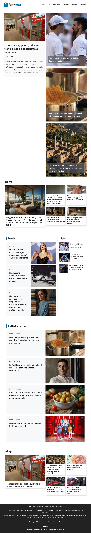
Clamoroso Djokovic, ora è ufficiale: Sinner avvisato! (64, 59)
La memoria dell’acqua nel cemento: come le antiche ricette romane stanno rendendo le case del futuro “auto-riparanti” (55, 199)
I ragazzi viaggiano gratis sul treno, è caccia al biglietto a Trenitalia (21, 49)
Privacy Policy (49, 506)
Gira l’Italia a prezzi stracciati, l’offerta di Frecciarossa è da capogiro (74, 490)
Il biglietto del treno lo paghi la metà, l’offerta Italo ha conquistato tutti (55, 489)
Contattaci (59, 522)
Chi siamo (32, 506)
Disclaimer (58, 506)
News (43, 5)
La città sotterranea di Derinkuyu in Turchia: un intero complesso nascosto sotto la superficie (65, 168)
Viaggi (74, 5)
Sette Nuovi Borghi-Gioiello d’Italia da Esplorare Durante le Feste (56, 219)
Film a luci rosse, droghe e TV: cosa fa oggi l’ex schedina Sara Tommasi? (76, 197)
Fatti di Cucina (55, 5)
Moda (66, 5)
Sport (83, 5)
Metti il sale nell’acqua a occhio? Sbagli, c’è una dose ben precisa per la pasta (65, 114)
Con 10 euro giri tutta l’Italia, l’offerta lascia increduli (74, 467)
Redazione (40, 506)
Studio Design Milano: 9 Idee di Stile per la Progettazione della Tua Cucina (75, 220)
